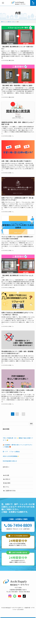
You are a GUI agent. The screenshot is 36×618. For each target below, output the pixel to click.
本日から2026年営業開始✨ (11, 456)
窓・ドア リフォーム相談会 (11, 451)
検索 (31, 423)
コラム (7, 487)
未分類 (7, 475)
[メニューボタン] (3, 3)
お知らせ (7, 479)
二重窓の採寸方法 (10, 491)
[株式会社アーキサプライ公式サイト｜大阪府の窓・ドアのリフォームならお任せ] (18, 3)
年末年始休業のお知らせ (10, 461)
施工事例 (7, 483)
